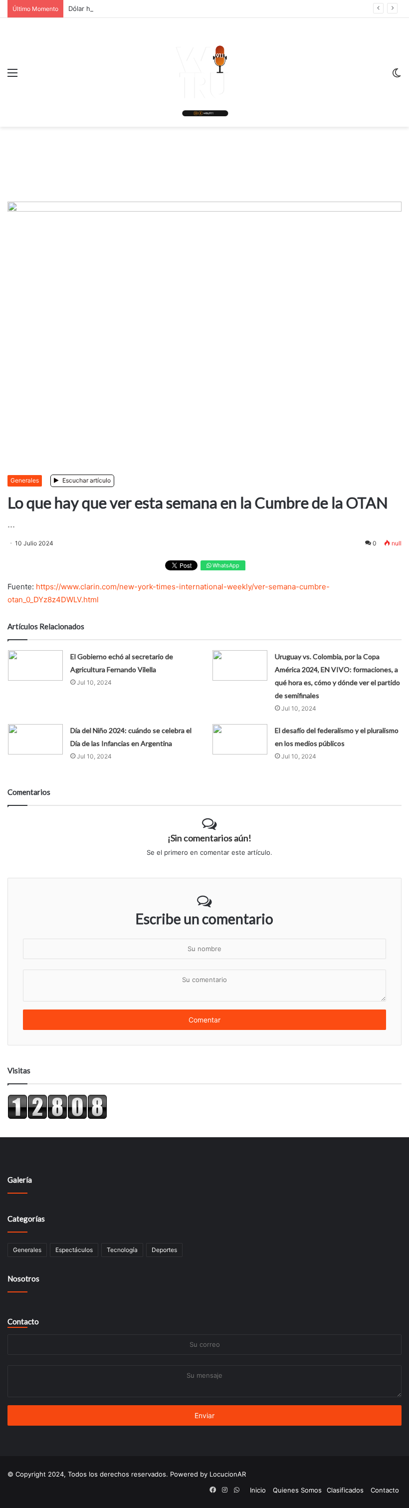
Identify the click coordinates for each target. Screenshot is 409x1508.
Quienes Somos (297, 1490)
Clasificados (345, 1490)
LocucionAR (227, 1474)
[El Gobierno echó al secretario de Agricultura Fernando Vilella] (35, 665)
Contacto (23, 1321)
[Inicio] (204, 72)
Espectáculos (74, 1250)
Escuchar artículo (86, 480)
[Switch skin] (397, 76)
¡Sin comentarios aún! (209, 837)
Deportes (164, 1250)
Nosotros (23, 1278)
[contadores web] (57, 1117)
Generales (24, 480)
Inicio (258, 1490)
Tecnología (122, 1250)
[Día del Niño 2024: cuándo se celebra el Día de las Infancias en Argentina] (35, 739)
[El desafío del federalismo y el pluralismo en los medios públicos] (239, 739)
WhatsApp (225, 565)
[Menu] (12, 76)
